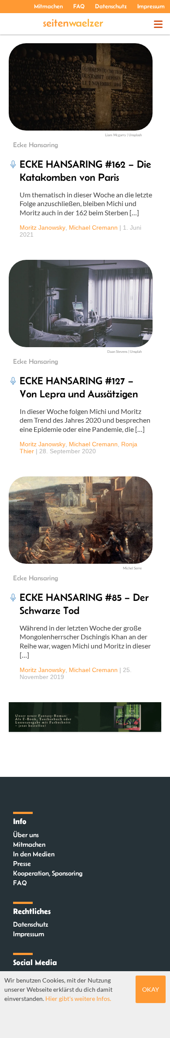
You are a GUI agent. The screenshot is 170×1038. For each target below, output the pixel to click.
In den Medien (33, 854)
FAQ (79, 6)
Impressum (151, 6)
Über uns (26, 834)
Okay (150, 989)
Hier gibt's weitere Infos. (78, 998)
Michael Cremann (93, 227)
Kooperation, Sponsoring (47, 873)
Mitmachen (48, 6)
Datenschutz (111, 6)
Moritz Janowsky (42, 227)
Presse (22, 863)
